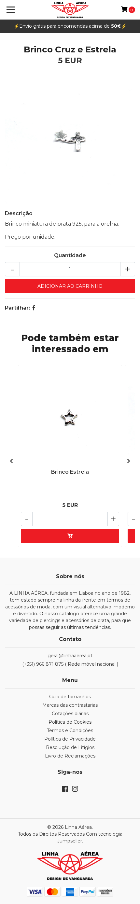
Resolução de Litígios (70, 747)
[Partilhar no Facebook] (34, 308)
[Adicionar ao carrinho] (70, 536)
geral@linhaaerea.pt (70, 656)
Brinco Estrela (70, 472)
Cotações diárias (70, 713)
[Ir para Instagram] (75, 790)
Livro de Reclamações (70, 756)
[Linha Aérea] (70, 10)
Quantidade (70, 255)
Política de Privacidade (70, 739)
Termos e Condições (70, 730)
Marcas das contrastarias (70, 705)
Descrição (19, 213)
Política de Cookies (70, 722)
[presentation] (11, 461)
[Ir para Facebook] (65, 790)
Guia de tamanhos (70, 697)
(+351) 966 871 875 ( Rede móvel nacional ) (70, 664)
